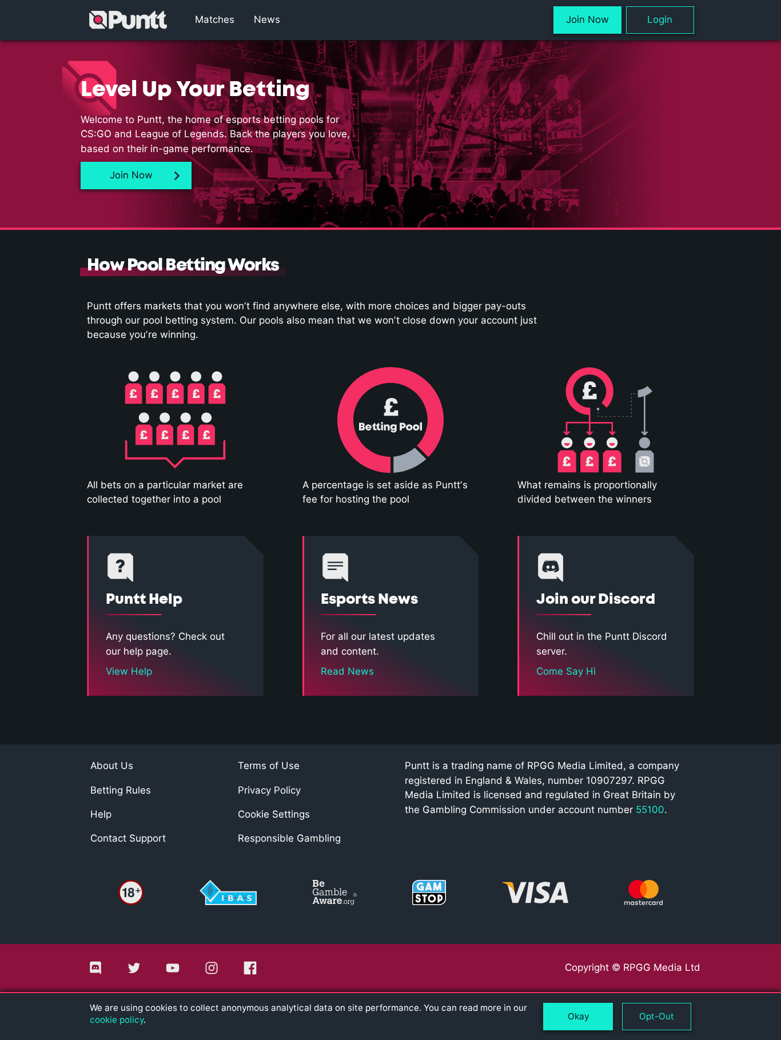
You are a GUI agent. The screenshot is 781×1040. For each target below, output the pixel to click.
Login (659, 19)
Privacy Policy (269, 790)
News (266, 19)
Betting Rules (120, 790)
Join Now (587, 19)
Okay (578, 1016)
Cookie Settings (274, 814)
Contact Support (128, 838)
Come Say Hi (566, 671)
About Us (111, 765)
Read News (347, 671)
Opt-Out (656, 1016)
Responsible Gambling (289, 838)
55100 (650, 809)
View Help (129, 671)
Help (100, 814)
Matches (214, 19)
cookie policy (117, 1019)
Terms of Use (269, 765)
